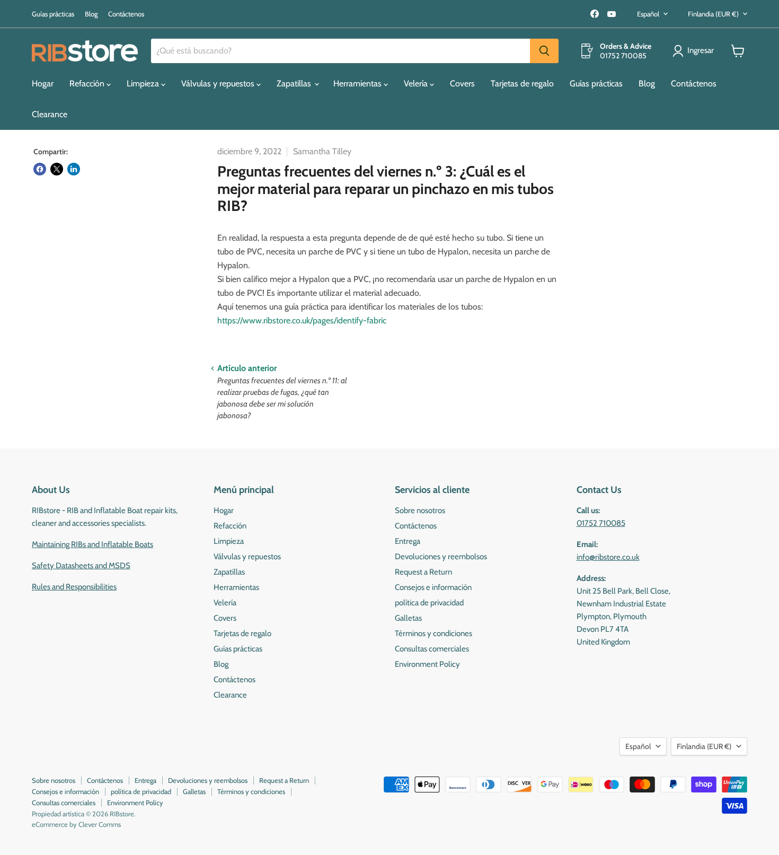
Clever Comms (99, 824)
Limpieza (144, 83)
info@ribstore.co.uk (608, 557)
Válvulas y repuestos (218, 83)
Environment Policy (427, 664)
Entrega (407, 541)
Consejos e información (433, 587)
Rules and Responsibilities (74, 587)
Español (648, 14)
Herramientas (358, 83)
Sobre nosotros (420, 510)
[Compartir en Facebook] (39, 169)
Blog (91, 14)
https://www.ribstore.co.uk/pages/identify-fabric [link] (301, 320)
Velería (417, 83)
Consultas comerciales (432, 649)
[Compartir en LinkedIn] (73, 169)
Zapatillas (295, 83)
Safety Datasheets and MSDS (81, 565)
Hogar (43, 83)
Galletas (408, 618)
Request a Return (423, 572)
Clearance (49, 114)
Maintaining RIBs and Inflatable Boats (92, 544)
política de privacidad (429, 602)
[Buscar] (544, 51)
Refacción (88, 83)
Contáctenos (126, 14)
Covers (462, 83)
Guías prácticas (53, 14)
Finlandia (713, 14)
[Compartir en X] (56, 169)
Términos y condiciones (433, 633)
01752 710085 (601, 523)
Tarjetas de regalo (522, 83)
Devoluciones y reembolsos (441, 556)
